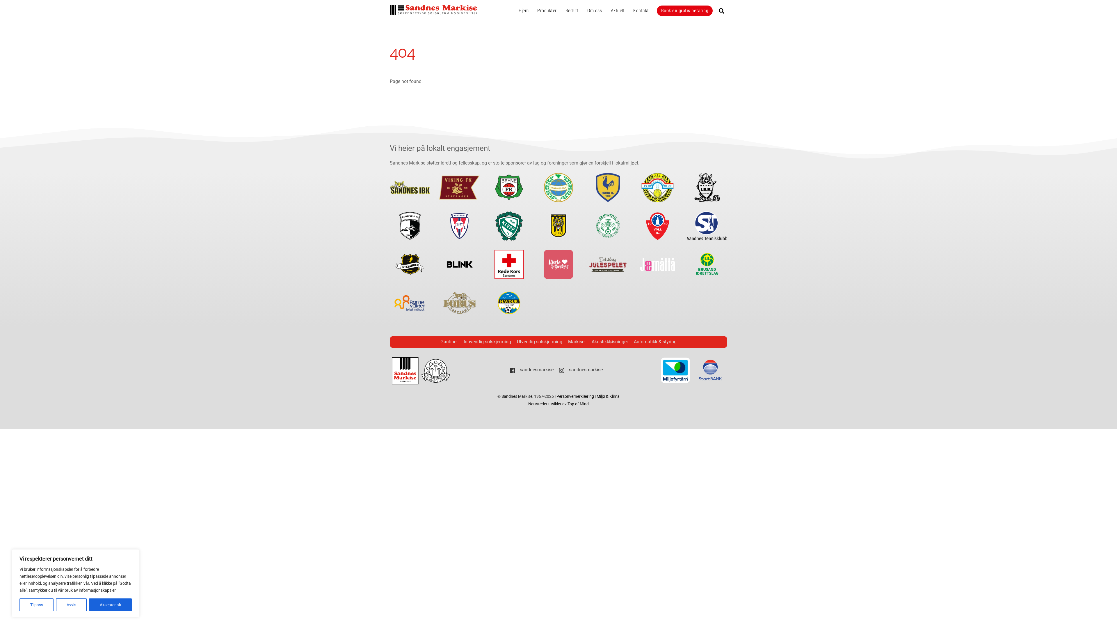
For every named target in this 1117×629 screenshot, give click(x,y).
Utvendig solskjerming (539, 341)
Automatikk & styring (655, 341)
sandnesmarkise (536, 369)
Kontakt (641, 10)
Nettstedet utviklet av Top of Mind (558, 404)
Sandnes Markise (516, 396)
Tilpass (36, 605)
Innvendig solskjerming (487, 341)
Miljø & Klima (608, 396)
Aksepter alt (110, 605)
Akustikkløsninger (610, 341)
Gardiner (449, 341)
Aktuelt (618, 10)
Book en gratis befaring (685, 10)
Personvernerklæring (575, 396)
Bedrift (572, 10)
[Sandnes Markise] (433, 12)
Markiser (577, 341)
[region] (76, 583)
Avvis (71, 605)
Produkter (547, 10)
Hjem (524, 10)
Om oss (594, 10)
